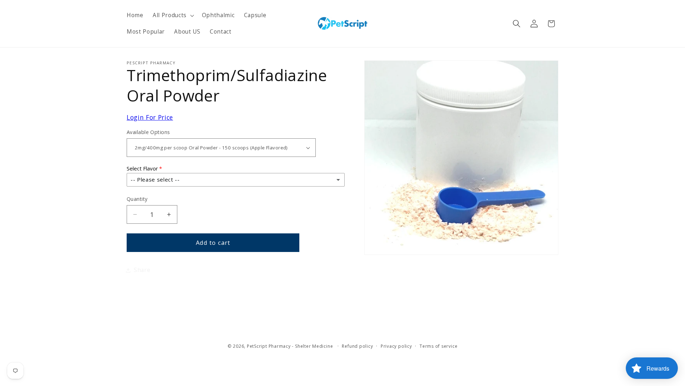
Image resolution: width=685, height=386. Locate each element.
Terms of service (438, 346)
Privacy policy (396, 346)
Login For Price (150, 117)
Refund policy (357, 346)
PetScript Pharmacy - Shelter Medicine (290, 346)
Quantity (137, 199)
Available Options (148, 132)
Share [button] (142, 270)
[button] (172, 15)
